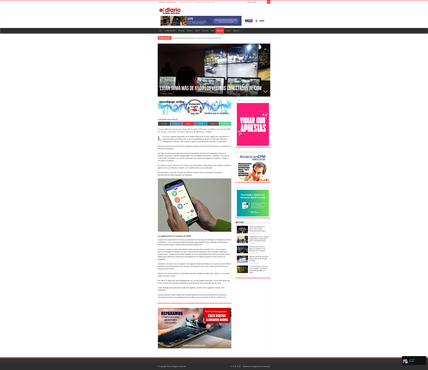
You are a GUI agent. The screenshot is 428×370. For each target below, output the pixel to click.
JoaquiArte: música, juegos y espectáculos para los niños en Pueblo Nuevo (259, 239)
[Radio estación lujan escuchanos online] (194, 107)
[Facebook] (249, 2)
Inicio (161, 30)
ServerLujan (265, 366)
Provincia (205, 30)
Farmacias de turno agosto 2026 (204, 2)
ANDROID (162, 290)
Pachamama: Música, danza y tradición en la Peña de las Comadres (257, 249)
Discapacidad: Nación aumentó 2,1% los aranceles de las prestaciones (196, 38)
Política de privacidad (186, 2)
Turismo (228, 30)
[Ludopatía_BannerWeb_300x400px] (253, 124)
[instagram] (255, 2)
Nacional (189, 30)
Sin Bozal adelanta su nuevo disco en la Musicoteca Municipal (257, 229)
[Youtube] (253, 2)
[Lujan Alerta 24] (214, 21)
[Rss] (247, 2)
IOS (222, 288)
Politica (197, 30)
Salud (212, 30)
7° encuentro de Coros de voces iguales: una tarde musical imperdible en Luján (258, 269)
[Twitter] (251, 2)
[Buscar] (268, 2)
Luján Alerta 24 (223, 136)
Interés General (170, 30)
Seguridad (220, 30)
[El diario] (170, 10)
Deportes (236, 30)
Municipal (181, 30)
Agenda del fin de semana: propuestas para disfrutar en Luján (258, 258)
